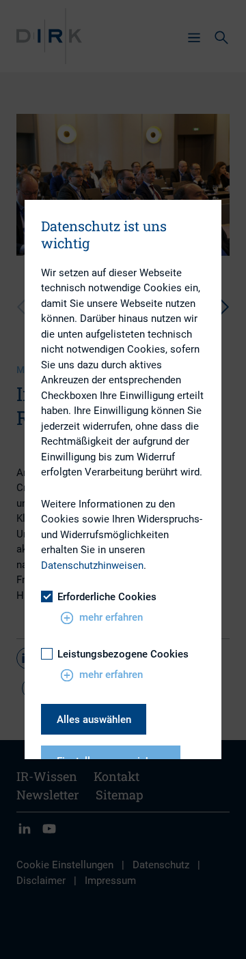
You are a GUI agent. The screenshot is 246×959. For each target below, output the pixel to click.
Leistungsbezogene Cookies (123, 654)
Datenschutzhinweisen (92, 565)
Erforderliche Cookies (106, 597)
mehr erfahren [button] (111, 617)
